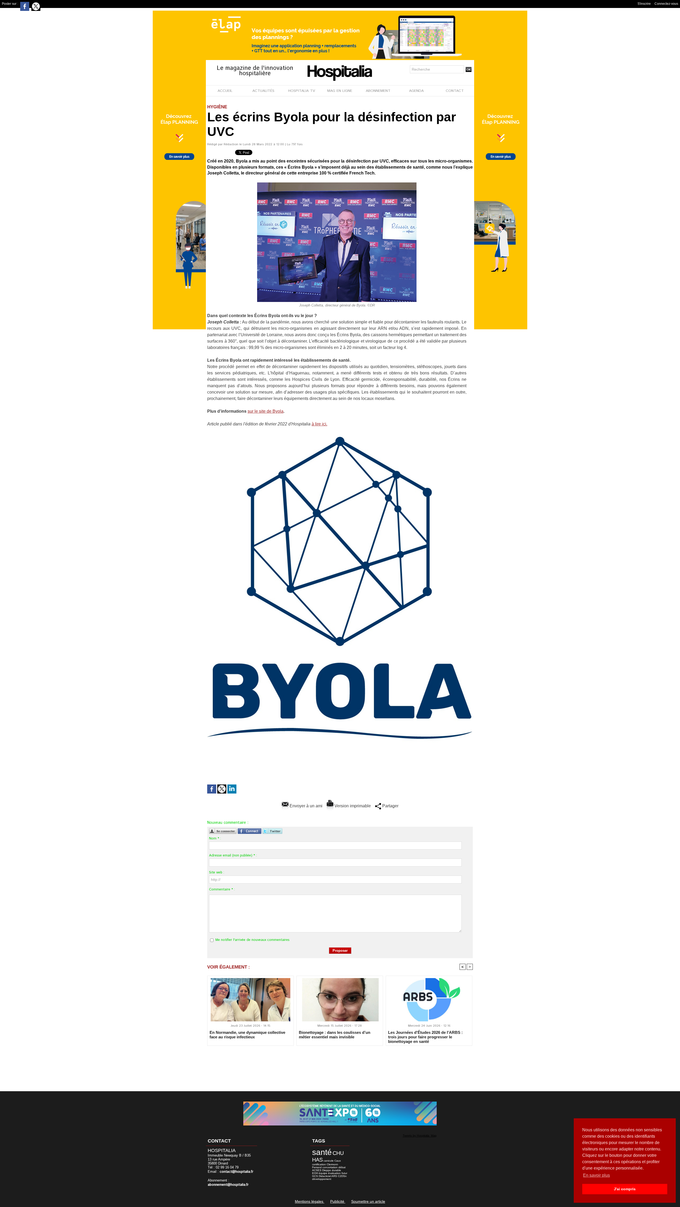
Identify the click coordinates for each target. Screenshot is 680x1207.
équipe (323, 1173)
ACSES (316, 1170)
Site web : (216, 872)
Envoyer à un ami (305, 806)
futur (344, 1173)
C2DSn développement (329, 1177)
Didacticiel (325, 1176)
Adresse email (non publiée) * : (233, 855)
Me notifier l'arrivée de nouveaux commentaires (252, 939)
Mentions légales (309, 1201)
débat (342, 1167)
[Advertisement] (340, 1065)
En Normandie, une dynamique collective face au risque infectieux (247, 1034)
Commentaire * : (222, 889)
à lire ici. (319, 424)
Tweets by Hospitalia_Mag (419, 1135)
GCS (315, 1176)
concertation (330, 1167)
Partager (389, 806)
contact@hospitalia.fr (236, 1171)
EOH (315, 1173)
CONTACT (455, 90)
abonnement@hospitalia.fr (228, 1184)
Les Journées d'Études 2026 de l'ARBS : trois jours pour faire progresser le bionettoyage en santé (425, 1036)
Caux (337, 1160)
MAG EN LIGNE (339, 90)
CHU (338, 1153)
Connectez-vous (666, 4)
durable (336, 1170)
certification (319, 1164)
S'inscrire (644, 4)
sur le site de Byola (265, 411)
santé (322, 1152)
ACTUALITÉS (263, 90)
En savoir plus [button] (596, 1175)
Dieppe (326, 1170)
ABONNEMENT (378, 90)
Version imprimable (352, 806)
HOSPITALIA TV (301, 90)
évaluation (334, 1173)
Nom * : (215, 838)
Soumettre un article (368, 1201)
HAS (317, 1160)
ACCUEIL (225, 90)
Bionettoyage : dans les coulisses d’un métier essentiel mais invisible (334, 1034)
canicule (329, 1160)
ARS (334, 1176)
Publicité (337, 1201)
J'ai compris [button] (625, 1189)
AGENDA (416, 90)
